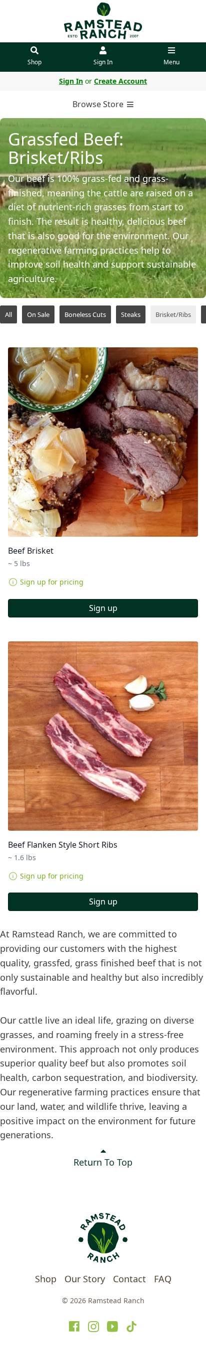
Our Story (84, 1279)
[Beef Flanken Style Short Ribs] (103, 736)
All (8, 314)
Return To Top (103, 1162)
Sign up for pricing (52, 582)
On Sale (38, 314)
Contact (129, 1279)
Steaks (130, 314)
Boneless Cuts (85, 314)
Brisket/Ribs (173, 314)
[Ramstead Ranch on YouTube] (112, 1326)
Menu (172, 62)
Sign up (103, 608)
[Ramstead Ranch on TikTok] (131, 1326)
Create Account (120, 81)
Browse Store (99, 104)
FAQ (163, 1279)
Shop (35, 62)
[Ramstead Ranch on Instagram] (93, 1326)
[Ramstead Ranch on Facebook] (74, 1326)
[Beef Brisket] (103, 442)
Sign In (103, 62)
